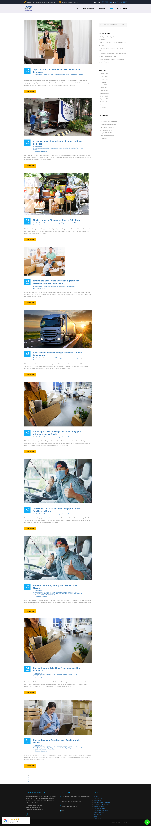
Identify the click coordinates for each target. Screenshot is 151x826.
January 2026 (103, 76)
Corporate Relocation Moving (108, 124)
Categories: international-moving (58, 593)
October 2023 (104, 79)
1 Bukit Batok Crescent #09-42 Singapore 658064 (41, 2)
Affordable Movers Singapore (34, 805)
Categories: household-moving (61, 74)
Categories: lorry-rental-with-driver (59, 148)
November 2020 (104, 93)
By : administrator (37, 74)
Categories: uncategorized (68, 223)
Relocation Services (100, 806)
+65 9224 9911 (121, 2)
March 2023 (103, 85)
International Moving (106, 130)
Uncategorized (104, 138)
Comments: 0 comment (77, 74)
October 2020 (104, 96)
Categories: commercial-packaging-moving (55, 358)
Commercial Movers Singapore (108, 121)
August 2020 (103, 101)
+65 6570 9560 (106, 2)
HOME (78, 8)
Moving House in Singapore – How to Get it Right (56, 220)
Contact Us (102, 8)
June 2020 (103, 107)
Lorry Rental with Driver (106, 133)
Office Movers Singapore (107, 135)
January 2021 (103, 87)
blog (101, 119)
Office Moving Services (101, 804)
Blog (111, 8)
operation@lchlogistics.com (70, 2)
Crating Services (99, 812)
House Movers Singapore (107, 127)
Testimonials (122, 8)
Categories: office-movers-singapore (46, 594)
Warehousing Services (101, 810)
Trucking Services (99, 808)
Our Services (88, 8)
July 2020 (102, 104)
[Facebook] (27, 814)
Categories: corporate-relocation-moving (67, 592)
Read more (30, 91)
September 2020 (104, 99)
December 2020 (104, 90)
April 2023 (103, 82)
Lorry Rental (97, 800)
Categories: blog (48, 74)
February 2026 (104, 73)
